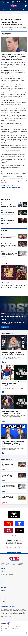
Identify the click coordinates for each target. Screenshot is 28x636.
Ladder (23, 9)
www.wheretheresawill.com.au (11, 187)
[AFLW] (7, 2)
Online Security (5, 630)
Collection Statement (20, 564)
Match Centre (13, 9)
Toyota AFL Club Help (6, 577)
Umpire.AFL (3, 596)
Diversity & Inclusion (5, 579)
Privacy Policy (14, 564)
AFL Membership (4, 601)
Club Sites (19, 1)
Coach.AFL (3, 593)
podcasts (7, 282)
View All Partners (13, 535)
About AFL (3, 571)
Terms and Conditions (13, 626)
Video (4, 9)
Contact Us (3, 582)
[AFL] (2, 2)
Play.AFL (3, 590)
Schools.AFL (3, 598)
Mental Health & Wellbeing (7, 574)
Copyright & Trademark (15, 628)
